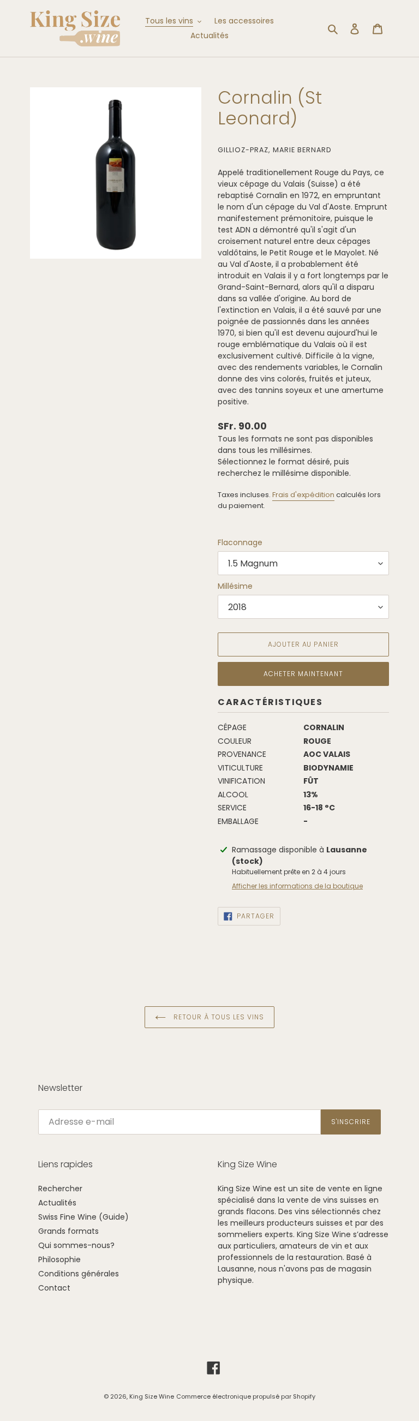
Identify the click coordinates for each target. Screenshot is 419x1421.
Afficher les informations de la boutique (297, 886)
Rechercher (60, 1188)
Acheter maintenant (303, 673)
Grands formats (68, 1231)
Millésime (235, 586)
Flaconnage (240, 542)
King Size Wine (151, 1396)
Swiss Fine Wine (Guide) (83, 1216)
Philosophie (59, 1259)
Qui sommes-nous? (76, 1245)
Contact (54, 1287)
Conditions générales (78, 1273)
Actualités (57, 1202)
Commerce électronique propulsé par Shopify (245, 1396)
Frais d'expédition (303, 494)
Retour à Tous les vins (217, 1017)
